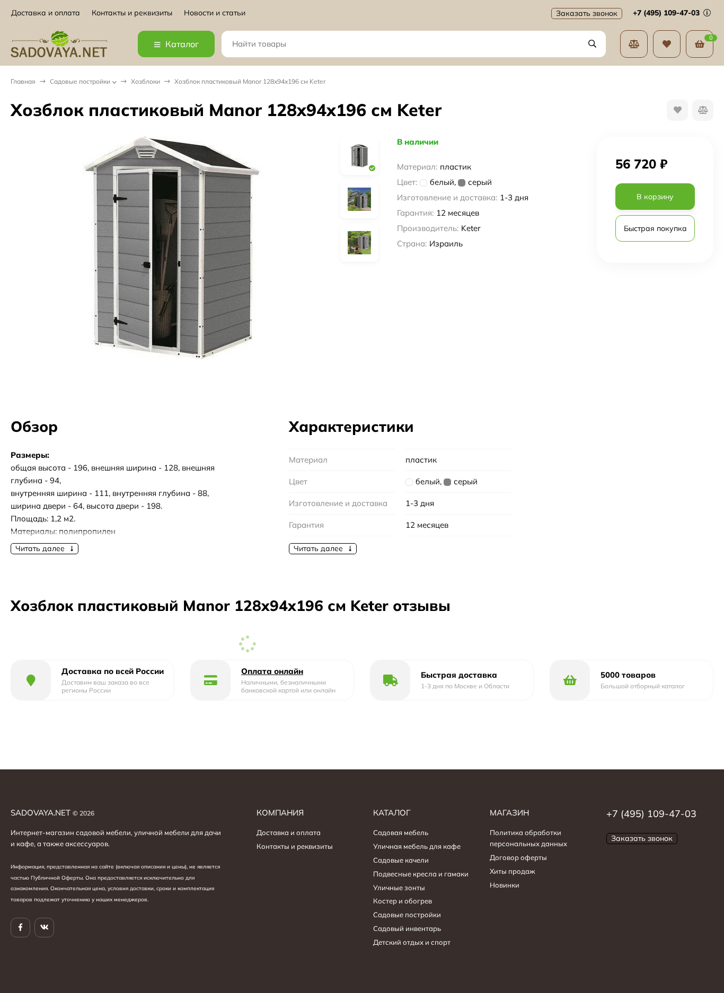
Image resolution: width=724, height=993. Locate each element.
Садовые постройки (80, 81)
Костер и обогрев (402, 901)
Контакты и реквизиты (132, 12)
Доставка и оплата (45, 12)
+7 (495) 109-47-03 (667, 12)
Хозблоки (145, 81)
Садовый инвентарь (407, 928)
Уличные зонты (399, 887)
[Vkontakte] (44, 927)
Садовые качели (401, 860)
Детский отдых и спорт (412, 942)
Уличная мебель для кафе (417, 846)
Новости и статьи (214, 12)
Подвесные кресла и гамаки (421, 874)
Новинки (504, 885)
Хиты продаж (512, 871)
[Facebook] (20, 927)
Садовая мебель (400, 832)
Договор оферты (518, 857)
